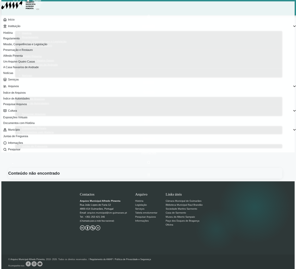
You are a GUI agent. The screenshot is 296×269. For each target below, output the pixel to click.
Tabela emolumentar (146, 212)
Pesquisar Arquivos (145, 216)
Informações (148, 153)
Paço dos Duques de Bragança (182, 220)
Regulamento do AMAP (101, 259)
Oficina (169, 224)
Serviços (139, 208)
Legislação (141, 204)
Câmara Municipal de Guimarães (183, 200)
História (139, 200)
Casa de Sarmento (176, 212)
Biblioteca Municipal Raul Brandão (184, 204)
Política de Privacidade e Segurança (133, 259)
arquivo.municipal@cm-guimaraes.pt (107, 212)
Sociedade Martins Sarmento (181, 208)
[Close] (37, 9)
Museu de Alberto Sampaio (180, 216)
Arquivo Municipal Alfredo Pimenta (27, 259)
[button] (148, 175)
